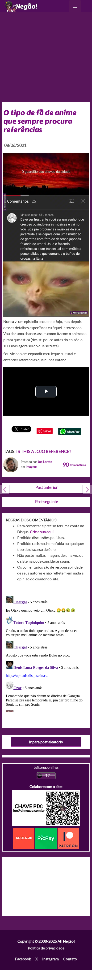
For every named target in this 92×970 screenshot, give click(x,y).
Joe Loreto (45, 462)
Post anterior (46, 487)
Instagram (50, 959)
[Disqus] (46, 653)
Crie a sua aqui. (42, 531)
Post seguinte (46, 501)
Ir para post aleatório (46, 741)
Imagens (31, 467)
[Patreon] (68, 837)
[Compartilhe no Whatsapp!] (69, 431)
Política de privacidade (46, 948)
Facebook (23, 959)
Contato (70, 959)
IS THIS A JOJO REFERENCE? (43, 451)
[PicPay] (46, 837)
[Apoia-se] (24, 837)
